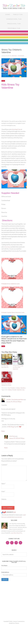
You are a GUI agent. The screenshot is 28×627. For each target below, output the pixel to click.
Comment (4, 464)
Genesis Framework (18, 621)
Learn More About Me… (16, 533)
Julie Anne (12, 436)
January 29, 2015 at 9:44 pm (16, 438)
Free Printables (11, 388)
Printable (14, 389)
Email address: (5, 572)
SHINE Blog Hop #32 (13, 426)
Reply (3, 431)
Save (4, 80)
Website (3, 499)
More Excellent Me (14, 6)
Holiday (10, 389)
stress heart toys (16, 129)
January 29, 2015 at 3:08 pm (13, 401)
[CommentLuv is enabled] (9, 513)
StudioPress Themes (14, 623)
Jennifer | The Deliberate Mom (14, 399)
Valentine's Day (20, 389)
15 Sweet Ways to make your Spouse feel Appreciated (18, 367)
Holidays (18, 388)
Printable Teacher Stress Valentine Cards (12, 312)
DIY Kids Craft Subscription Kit (4, 366)
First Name (4, 565)
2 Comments (21, 55)
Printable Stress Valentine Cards (10, 283)
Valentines (22, 388)
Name (3, 483)
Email (3, 491)
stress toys (7, 247)
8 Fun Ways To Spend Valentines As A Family (6, 384)
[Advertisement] (14, 104)
